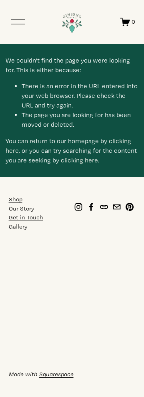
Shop (15, 199)
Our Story (21, 208)
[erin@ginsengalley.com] (117, 207)
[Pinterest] (130, 207)
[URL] (104, 207)
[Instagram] (78, 207)
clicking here (79, 160)
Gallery (18, 226)
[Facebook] (91, 207)
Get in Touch (26, 217)
